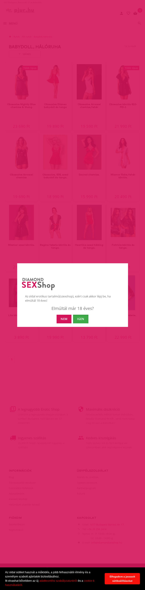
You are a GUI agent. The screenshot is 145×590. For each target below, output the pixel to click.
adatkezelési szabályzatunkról (58, 580)
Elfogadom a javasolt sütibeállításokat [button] (122, 578)
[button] (24, 585)
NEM (64, 319)
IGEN (80, 319)
